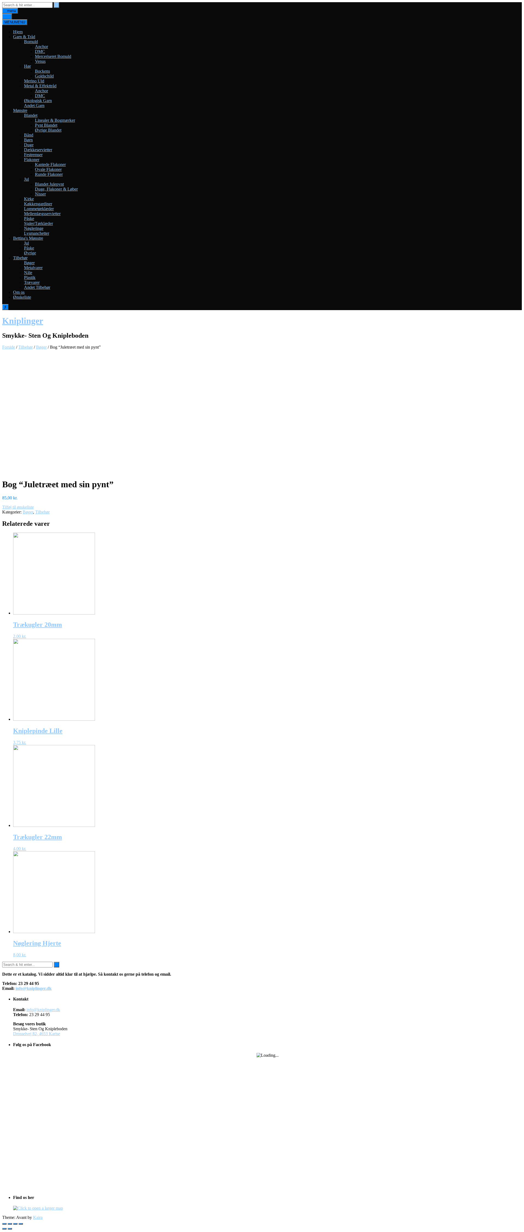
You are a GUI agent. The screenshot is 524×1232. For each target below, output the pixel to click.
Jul (26, 179)
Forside (8, 347)
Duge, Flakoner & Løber (56, 189)
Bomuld (31, 41)
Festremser (33, 154)
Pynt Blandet (46, 125)
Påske (29, 218)
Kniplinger (22, 321)
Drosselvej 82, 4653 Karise (36, 1033)
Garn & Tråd (24, 36)
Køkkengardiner (38, 203)
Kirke (29, 199)
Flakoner (31, 159)
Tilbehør (20, 258)
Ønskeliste (22, 297)
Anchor (41, 46)
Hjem (18, 31)
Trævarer (32, 282)
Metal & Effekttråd (40, 86)
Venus (40, 61)
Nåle (28, 272)
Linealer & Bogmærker (55, 120)
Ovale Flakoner (48, 169)
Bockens (42, 71)
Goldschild (44, 76)
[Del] (10, 1224)
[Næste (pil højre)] (10, 1229)
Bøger (29, 262)
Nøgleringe (33, 228)
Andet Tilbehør (37, 287)
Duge (29, 145)
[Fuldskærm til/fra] (15, 1224)
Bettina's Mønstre (28, 238)
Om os (19, 292)
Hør (27, 66)
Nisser (40, 194)
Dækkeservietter (38, 149)
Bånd (28, 135)
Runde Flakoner (49, 174)
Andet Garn (34, 105)
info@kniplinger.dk (34, 988)
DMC (40, 51)
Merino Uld (34, 81)
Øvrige (30, 253)
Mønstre (20, 110)
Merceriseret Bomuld (53, 56)
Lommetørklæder (39, 208)
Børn (28, 140)
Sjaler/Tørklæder (38, 223)
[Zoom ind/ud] (21, 1224)
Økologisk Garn (38, 100)
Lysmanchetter (36, 233)
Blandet (30, 115)
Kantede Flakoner (50, 164)
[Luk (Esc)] (4, 1224)
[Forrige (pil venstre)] (4, 1229)
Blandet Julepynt (49, 184)
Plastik (29, 277)
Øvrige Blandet (48, 130)
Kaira (38, 1217)
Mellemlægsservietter (42, 213)
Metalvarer (33, 267)
